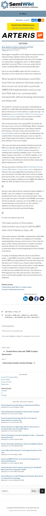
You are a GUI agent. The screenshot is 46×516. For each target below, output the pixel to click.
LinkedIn (4, 391)
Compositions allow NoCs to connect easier (17, 287)
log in (19, 336)
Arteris (11, 50)
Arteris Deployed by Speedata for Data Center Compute (20, 412)
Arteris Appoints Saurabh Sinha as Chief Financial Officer (20, 405)
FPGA (15, 50)
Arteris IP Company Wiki (9, 377)
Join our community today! (23, 28)
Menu (24, 14)
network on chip (22, 317)
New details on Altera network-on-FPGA (17, 47)
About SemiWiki (32, 510)
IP (18, 50)
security (35, 317)
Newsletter (5, 384)
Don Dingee (7, 49)
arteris (34, 315)
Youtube (4, 395)
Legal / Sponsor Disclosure (17, 510)
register (12, 336)
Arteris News (5, 379)
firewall (9, 317)
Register (19, 20)
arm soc (16, 315)
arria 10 (25, 315)
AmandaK (10, 407)
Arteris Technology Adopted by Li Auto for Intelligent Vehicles (22, 444)
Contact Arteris (6, 382)
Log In (27, 20)
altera (8, 315)
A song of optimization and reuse (13, 289)
